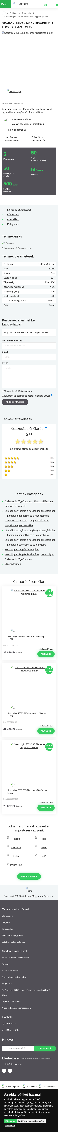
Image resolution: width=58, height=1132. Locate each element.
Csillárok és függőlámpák (18, 501)
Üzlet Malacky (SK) (10, 1030)
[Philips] (15, 840)
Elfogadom (10, 1121)
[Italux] (15, 857)
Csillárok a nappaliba (16, 520)
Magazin (6, 922)
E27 (52, 278)
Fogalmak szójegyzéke (12, 935)
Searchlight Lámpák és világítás (22, 549)
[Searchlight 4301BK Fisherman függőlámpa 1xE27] (29, 58)
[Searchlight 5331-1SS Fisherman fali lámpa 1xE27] (29, 611)
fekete (51, 269)
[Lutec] (43, 849)
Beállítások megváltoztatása (31, 1121)
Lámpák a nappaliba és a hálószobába (28, 515)
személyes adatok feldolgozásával (33, 396)
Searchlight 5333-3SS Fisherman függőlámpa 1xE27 (27, 791)
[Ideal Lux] (15, 849)
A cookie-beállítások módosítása (16, 1008)
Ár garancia (7, 983)
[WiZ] (43, 857)
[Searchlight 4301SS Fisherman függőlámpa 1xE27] (29, 688)
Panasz (5, 964)
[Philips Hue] (15, 866)
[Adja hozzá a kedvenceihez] (29, 588)
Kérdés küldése (15, 402)
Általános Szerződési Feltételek (16, 957)
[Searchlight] (15, 93)
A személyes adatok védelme (15, 977)
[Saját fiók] (50, 4)
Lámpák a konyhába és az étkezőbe (26, 544)
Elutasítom (10, 1125)
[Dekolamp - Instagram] (10, 1071)
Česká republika (13, 1086)
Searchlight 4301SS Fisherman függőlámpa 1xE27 (26, 714)
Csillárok (14, 13)
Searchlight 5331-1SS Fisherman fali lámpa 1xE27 (26, 637)
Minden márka (29, 876)
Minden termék (13, 564)
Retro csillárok (28, 13)
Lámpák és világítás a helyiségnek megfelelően (30, 511)
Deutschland (48, 1086)
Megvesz (46, 654)
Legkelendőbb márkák (12, 1001)
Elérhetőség (7, 916)
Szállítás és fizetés (10, 970)
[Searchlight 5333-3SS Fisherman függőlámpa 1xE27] (29, 765)
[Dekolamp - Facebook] (4, 1071)
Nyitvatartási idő (9, 1023)
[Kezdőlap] (4, 13)
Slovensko (32, 1086)
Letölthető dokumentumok (13, 942)
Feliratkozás (45, 1048)
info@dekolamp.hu (17, 130)
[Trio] (43, 840)
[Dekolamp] (22, 4)
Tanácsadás (7, 929)
